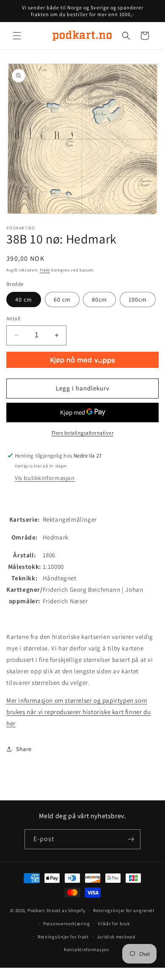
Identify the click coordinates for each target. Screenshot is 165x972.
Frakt (45, 270)
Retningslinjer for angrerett (124, 910)
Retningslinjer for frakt (63, 937)
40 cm (23, 299)
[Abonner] (130, 839)
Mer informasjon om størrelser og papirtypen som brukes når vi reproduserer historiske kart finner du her (78, 711)
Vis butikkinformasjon (45, 478)
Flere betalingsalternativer (83, 432)
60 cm (62, 299)
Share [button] (24, 749)
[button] (17, 35)
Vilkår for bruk (114, 924)
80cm (99, 299)
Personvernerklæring (66, 924)
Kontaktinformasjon (86, 949)
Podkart (36, 910)
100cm (138, 299)
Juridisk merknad (116, 937)
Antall (13, 318)
